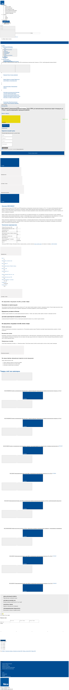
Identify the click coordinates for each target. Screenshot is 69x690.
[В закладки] (22, 68)
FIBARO (4, 99)
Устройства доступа (16, 96)
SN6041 (3, 651)
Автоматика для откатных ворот (8, 63)
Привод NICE (33, 651)
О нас (6, 16)
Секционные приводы (7, 60)
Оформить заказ (6, 21)
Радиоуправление (7, 52)
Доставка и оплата (4, 183)
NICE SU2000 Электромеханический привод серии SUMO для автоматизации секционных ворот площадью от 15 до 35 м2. (31, 473)
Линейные (12, 61)
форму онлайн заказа (37, 244)
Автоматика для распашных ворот (9, 59)
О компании (4, 14)
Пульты (5, 54)
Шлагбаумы (6, 51)
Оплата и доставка (8, 6)
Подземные (17, 61)
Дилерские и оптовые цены (9, 13)
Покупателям (4, 5)
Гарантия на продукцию (8, 7)
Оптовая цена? (4, 128)
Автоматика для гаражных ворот (8, 56)
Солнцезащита (6, 53)
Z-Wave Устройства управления (12, 103)
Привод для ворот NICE (27, 651)
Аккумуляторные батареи (12, 94)
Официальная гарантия (5, 192)
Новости (6, 18)
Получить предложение (32, 153)
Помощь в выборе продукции (9, 9)
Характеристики (4, 174)
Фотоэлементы (10, 96)
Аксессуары (6, 57)
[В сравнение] (7, 68)
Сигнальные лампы (15, 97)
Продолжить (3, 640)
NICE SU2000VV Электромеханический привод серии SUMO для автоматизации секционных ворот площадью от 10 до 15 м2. (31, 583)
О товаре (2, 165)
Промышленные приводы (8, 61)
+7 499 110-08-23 (7, 23)
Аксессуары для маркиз (7, 97)
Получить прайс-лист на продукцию (10, 11)
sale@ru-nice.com (6, 23)
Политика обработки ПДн (20, 149)
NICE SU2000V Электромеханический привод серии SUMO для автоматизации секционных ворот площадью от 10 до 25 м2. (30, 556)
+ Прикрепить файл (5, 147)
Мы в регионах (4, 19)
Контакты (6, 17)
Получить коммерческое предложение (11, 10)
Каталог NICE (19, 48)
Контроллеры (5, 102)
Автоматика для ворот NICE (17, 651)
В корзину (4, 122)
